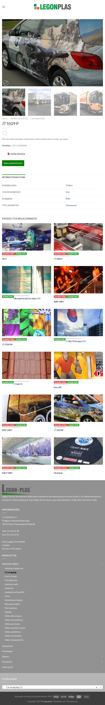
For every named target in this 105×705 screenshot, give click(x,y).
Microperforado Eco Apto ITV (27, 298)
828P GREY (59, 302)
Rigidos (5, 656)
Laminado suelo (11, 584)
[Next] (97, 52)
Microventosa (11, 608)
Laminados (9, 588)
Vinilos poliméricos (13, 632)
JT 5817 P (18, 384)
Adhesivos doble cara (14, 568)
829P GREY (7, 430)
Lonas (7, 596)
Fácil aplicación (11, 580)
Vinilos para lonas (12, 624)
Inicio (5, 119)
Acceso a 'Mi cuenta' (11, 548)
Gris (67, 192)
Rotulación (7, 661)
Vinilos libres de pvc (13, 616)
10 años (69, 185)
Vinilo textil (7, 667)
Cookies (6, 545)
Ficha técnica (18, 154)
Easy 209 (58, 387)
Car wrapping (38, 119)
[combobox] (52, 687)
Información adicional (13, 177)
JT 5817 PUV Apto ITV (75, 341)
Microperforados (12, 604)
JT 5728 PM (7, 344)
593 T (4, 259)
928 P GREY (7, 473)
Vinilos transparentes (14, 640)
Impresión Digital (19, 119)
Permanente (71, 205)
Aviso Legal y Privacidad (13, 541)
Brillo (68, 198)
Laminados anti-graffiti (14, 592)
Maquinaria (7, 646)
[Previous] (7, 52)
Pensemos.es (72, 701)
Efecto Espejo (11, 576)
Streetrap (58, 473)
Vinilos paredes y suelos (15, 628)
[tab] (13, 177)
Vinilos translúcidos (13, 636)
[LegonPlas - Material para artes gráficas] (52, 6)
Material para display (13, 600)
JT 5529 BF (59, 430)
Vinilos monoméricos (14, 620)
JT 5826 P (58, 259)
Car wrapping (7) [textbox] (51, 687)
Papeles (8, 612)
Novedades (7, 651)
